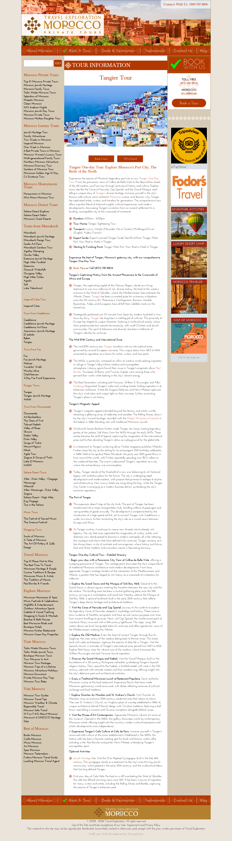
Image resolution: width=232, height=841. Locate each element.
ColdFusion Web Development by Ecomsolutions (116, 834)
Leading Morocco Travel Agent (41, 761)
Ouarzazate (30, 413)
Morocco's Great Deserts (37, 218)
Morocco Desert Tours (41, 204)
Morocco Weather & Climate (40, 702)
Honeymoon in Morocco (37, 193)
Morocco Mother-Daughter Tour (42, 118)
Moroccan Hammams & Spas (40, 597)
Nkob (27, 450)
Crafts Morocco (32, 739)
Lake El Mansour (33, 461)
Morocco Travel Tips (35, 699)
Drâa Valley (30, 439)
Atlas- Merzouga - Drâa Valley (41, 490)
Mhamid (28, 486)
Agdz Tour (30, 454)
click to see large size (189, 357)
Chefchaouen (31, 374)
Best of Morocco (36, 728)
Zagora (28, 493)
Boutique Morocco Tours (38, 655)
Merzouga (30, 482)
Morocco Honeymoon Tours (40, 185)
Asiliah (27, 399)
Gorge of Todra (32, 443)
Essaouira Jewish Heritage (38, 258)
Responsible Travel (34, 706)
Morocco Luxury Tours (41, 125)
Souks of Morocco (34, 536)
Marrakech (30, 232)
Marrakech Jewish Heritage (39, 236)
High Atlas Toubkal (34, 262)
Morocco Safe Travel (35, 710)
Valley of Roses (32, 428)
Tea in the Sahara (34, 504)
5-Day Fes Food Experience (39, 378)
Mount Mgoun (32, 446)
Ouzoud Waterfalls (35, 269)
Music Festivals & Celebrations (41, 601)
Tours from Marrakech (41, 226)
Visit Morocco (34, 688)
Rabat (27, 338)
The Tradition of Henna (37, 579)
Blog (203, 50)
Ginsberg (78, 386)
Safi (26, 284)
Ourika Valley (31, 255)
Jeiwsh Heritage (82, 758)
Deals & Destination (118, 50)
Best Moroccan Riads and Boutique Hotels (38, 625)
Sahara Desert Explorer (36, 211)
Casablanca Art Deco (35, 327)
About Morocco (39, 50)
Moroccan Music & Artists (39, 576)
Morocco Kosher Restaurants (39, 630)
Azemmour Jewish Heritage (39, 331)
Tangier (28, 342)
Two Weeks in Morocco (37, 139)
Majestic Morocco (34, 100)
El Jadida (29, 334)
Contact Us (183, 50)
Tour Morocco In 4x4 (36, 659)
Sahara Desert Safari (35, 215)
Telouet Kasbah (32, 424)
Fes (25, 356)
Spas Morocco (32, 750)
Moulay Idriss (31, 370)
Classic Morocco (33, 103)
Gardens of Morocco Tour (39, 169)
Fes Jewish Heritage (35, 359)
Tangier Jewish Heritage (37, 395)
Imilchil (27, 465)
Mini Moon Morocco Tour (39, 197)
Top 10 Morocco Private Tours (41, 81)
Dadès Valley (31, 435)
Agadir (28, 280)
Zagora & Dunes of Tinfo (38, 457)
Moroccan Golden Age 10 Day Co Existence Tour (41, 174)
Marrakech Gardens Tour (38, 247)
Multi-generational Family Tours (42, 158)
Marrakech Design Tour (37, 240)
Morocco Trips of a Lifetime (40, 666)
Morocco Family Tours (36, 89)
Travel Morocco (36, 554)
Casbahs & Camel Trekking (39, 612)
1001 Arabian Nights (35, 107)
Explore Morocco (37, 590)
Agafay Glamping (34, 251)
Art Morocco (31, 746)
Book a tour (101, 158)
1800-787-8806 (198, 4)
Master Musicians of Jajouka (143, 418)
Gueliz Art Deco (33, 244)
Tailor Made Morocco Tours (40, 92)
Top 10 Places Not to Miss (38, 561)
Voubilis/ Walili (33, 367)
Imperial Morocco (34, 143)
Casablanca (30, 320)
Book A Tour (80, 50)
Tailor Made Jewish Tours (38, 652)
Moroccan (115, 197)
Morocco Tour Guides (36, 695)
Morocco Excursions (35, 674)
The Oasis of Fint (33, 420)
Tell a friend (130, 158)
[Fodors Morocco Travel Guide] (189, 204)
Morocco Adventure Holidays (41, 670)
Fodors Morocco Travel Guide (41, 757)
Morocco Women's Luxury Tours (43, 154)
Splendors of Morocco (36, 96)
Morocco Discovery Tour (38, 165)
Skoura (28, 431)
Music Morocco (33, 742)
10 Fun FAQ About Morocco (41, 714)
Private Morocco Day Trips (39, 677)
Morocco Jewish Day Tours (39, 111)
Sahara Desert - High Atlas (38, 497)
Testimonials (155, 50)
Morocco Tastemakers (36, 753)
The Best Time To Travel (37, 565)
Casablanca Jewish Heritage (39, 323)
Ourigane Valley (33, 273)
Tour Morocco (35, 641)
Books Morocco (32, 735)
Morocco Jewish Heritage (38, 85)
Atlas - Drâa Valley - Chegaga (41, 479)
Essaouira (29, 266)
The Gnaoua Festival (35, 522)
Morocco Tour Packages (37, 663)
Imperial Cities (32, 306)
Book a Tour (189, 103)
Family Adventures (34, 136)
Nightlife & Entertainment (38, 604)
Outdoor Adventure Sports (39, 608)
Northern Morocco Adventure (41, 161)
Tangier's (101, 193)
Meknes (28, 363)
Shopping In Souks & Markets (41, 616)
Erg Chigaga (31, 501)
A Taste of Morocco (35, 540)
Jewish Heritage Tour (36, 132)
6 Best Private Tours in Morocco (42, 150)
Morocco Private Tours (41, 75)
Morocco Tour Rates (35, 681)
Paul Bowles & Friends (36, 583)
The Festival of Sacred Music (40, 518)
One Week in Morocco (37, 147)
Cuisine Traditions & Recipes (39, 572)
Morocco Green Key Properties (41, 634)
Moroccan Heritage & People (40, 568)
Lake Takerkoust (33, 288)
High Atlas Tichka (34, 277)
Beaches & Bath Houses (37, 619)
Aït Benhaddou (32, 417)
